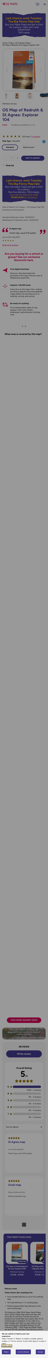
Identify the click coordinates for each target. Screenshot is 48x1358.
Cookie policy (7, 1346)
